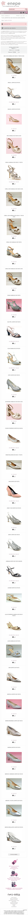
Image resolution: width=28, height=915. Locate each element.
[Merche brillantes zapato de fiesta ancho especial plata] (14, 829)
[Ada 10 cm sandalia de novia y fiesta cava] (14, 58)
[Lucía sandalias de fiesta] (14, 643)
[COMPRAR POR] (14, 24)
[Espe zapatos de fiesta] (14, 377)
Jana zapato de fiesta (13, 481)
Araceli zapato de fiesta (14, 109)
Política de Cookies (20, 913)
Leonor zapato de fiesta (14, 587)
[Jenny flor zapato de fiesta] (14, 510)
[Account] (21, 13)
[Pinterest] (15, 895)
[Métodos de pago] (14, 859)
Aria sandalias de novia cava (14, 135)
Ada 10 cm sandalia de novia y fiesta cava (14, 56)
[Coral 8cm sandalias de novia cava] (14, 270)
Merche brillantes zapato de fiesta (14, 827)
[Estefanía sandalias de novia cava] (14, 403)
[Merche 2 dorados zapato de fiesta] (14, 776)
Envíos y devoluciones (14, 898)
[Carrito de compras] (26, 13)
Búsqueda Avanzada (14, 903)
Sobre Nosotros (14, 897)
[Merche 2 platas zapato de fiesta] (14, 802)
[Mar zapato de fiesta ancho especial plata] (14, 669)
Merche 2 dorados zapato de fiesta (14, 774)
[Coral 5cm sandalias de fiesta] (14, 244)
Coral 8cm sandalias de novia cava (14, 268)
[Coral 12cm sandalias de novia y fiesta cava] (14, 218)
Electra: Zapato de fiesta (13, 321)
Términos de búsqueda (14, 902)
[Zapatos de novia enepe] (11, 1)
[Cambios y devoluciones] (14, 882)
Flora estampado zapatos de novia (14, 428)
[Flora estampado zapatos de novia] (14, 430)
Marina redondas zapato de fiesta (14, 720)
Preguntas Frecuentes (14, 899)
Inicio (3, 20)
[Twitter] (10, 895)
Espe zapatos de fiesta (14, 375)
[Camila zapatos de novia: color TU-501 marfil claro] (14, 164)
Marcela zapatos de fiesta (14, 694)
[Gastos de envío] (14, 871)
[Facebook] (8, 895)
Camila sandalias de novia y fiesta (14, 162)
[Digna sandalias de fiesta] (14, 297)
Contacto (13, 904)
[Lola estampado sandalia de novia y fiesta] (14, 617)
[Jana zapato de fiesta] (14, 483)
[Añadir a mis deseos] (13, 77)
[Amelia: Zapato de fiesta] (14, 84)
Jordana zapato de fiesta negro (14, 561)
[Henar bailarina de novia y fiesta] (14, 457)
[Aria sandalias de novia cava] (14, 137)
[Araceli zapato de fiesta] (14, 111)
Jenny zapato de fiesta (14, 534)
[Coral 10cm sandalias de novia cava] (14, 191)
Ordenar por (10, 52)
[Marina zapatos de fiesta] (14, 749)
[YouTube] (19, 895)
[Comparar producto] (15, 77)
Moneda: (18, 15)
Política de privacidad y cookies (14, 900)
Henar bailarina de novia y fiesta (14, 454)
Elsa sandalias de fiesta (14, 348)
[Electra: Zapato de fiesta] (14, 324)
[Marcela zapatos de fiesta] (14, 696)
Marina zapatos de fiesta (14, 747)
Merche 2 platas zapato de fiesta (14, 800)
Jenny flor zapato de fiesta (14, 508)
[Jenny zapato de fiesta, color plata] (14, 536)
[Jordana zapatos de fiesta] (14, 563)
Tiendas (14, 905)
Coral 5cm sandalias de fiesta (14, 242)
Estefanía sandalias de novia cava (14, 401)
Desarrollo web (13, 906)
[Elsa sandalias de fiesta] (14, 350)
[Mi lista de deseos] (23, 13)
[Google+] (12, 895)
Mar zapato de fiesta (14, 667)
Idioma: (2, 15)
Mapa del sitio (14, 901)
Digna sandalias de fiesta (13, 295)
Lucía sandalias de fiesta (14, 641)
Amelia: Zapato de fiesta (14, 82)
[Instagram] (17, 895)
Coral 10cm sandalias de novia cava (14, 188)
